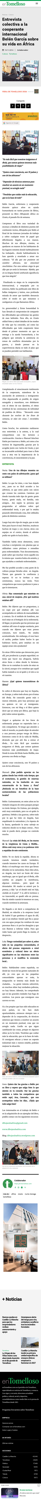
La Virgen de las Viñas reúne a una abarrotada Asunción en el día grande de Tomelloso (10, 1358)
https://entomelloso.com (23, 1184)
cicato (20, 1194)
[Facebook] (12, 106)
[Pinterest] (23, 106)
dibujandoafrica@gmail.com (14, 1123)
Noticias (4, 15)
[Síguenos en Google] (10, 127)
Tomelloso (13, 54)
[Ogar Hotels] (20, 1271)
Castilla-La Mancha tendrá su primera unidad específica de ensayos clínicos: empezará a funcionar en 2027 (29, 1356)
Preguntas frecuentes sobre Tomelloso (18, 1410)
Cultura (11, 15)
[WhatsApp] (28, 106)
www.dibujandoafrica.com (14, 1129)
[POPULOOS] (20, 120)
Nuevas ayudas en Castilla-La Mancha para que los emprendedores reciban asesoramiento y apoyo (10, 1324)
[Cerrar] (38, 1485)
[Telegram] (22, 1187)
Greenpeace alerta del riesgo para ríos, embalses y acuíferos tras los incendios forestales (29, 1322)
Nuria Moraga (30, 1194)
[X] (18, 106)
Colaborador (22, 50)
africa (13, 1194)
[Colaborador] (7, 1183)
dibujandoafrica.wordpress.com (21, 1135)
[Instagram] (18, 1187)
